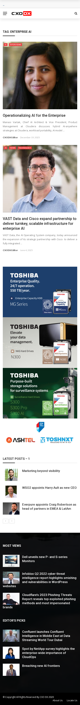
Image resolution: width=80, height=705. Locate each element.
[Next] (12, 521)
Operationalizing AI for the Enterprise (34, 115)
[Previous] (5, 521)
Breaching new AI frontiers (41, 666)
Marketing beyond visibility (41, 471)
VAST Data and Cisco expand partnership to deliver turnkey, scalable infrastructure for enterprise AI (39, 223)
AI (6, 44)
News (12, 148)
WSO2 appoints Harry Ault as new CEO (49, 488)
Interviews (15, 44)
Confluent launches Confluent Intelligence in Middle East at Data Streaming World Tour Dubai (46, 636)
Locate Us (72, 700)
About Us (58, 700)
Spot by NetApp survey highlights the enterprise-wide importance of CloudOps (48, 653)
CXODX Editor (10, 137)
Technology (25, 148)
